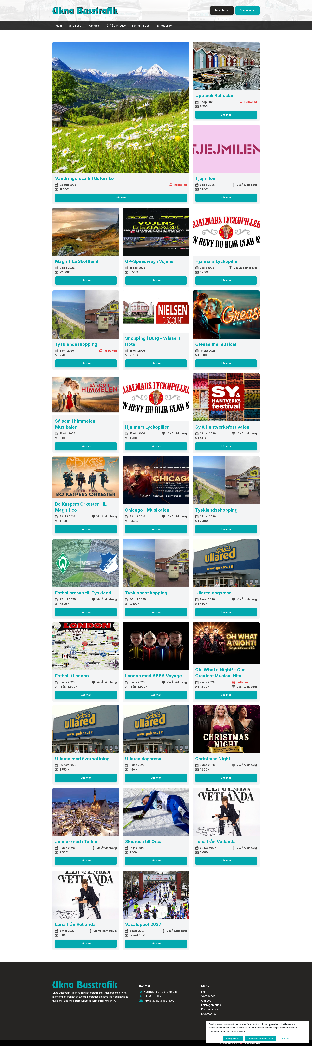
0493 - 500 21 (153, 996)
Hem (59, 25)
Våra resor (247, 10)
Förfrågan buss (115, 25)
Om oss (94, 25)
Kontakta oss (141, 25)
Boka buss (221, 10)
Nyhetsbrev (164, 25)
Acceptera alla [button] (233, 1038)
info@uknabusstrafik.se (159, 1000)
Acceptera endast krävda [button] (260, 1038)
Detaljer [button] (285, 1038)
